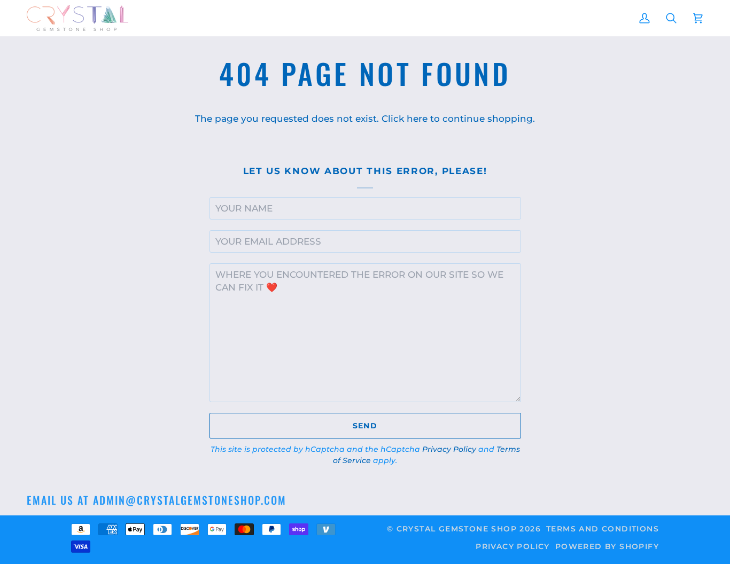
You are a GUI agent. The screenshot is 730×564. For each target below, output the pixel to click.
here (417, 118)
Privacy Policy (449, 449)
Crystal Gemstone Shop (457, 529)
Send (365, 425)
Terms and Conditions (602, 529)
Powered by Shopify (607, 546)
